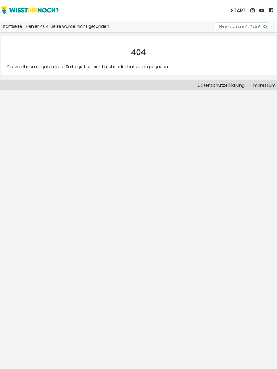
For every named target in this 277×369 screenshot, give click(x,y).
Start (238, 10)
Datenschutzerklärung (221, 85)
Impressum (264, 85)
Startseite (11, 26)
